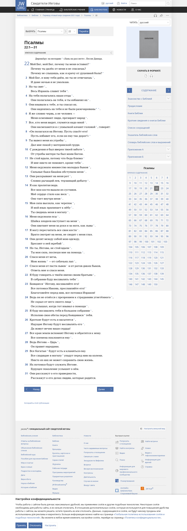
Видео (55, 489)
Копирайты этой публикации (36, 403)
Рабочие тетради (59, 468)
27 (26, 333)
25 (26, 310)
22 (26, 63)
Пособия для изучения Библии (34, 458)
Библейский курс (28, 454)
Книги (55, 445)
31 (26, 373)
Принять (21, 525)
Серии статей (58, 460)
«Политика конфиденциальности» (142, 517)
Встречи (87, 464)
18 (26, 239)
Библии (35, 15)
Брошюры (56, 449)
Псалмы (87, 15)
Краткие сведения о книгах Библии (147, 120)
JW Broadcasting (59, 484)
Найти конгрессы (124, 448)
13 (26, 176)
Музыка (55, 493)
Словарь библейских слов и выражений (149, 142)
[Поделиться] (161, 15)
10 (26, 149)
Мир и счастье (27, 463)
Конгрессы (88, 473)
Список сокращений (139, 127)
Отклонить (35, 525)
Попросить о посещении (94, 452)
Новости (87, 435)
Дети (23, 475)
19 (26, 248)
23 (26, 283)
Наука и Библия (28, 483)
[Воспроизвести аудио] (155, 15)
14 (26, 185)
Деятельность (90, 477)
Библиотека (22, 15)
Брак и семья (26, 467)
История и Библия (29, 487)
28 (26, 342)
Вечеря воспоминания (93, 469)
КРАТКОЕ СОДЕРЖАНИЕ (137, 173)
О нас (86, 443)
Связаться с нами (91, 456)
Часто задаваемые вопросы (95, 448)
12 (26, 167)
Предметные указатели (62, 476)
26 (26, 319)
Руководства (57, 480)
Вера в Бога (26, 479)
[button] (72, 10)
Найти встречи (149, 441)
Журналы (56, 464)
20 (26, 257)
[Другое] (167, 15)
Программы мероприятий (63, 472)
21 (26, 266)
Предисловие (135, 106)
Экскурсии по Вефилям (94, 460)
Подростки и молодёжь (31, 471)
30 (26, 364)
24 (26, 297)
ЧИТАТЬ (134, 22)
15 (26, 203)
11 (26, 158)
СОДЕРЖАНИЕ (148, 90)
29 (26, 351)
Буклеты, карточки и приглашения (61, 454)
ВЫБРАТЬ (30, 31)
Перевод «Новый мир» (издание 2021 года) (61, 15)
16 (26, 216)
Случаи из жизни (91, 481)
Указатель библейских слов (142, 135)
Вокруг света (89, 485)
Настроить (50, 525)
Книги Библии (135, 113)
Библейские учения (29, 435)
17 (26, 230)
